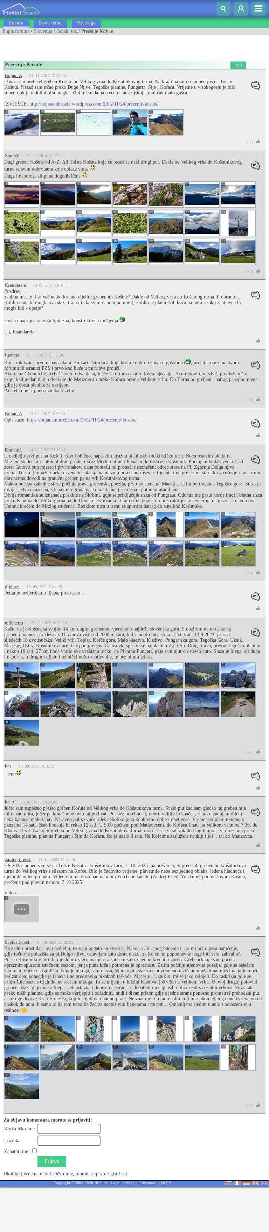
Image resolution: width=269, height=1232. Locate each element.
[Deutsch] (246, 1183)
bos (8, 766)
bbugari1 (13, 449)
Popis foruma (16, 31)
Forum (16, 23)
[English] (255, 1183)
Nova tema (50, 23)
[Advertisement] (82, 45)
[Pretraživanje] (223, 9)
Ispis (238, 65)
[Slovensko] (228, 1183)
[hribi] (20, 16)
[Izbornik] (258, 9)
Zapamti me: (16, 1151)
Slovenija (43, 31)
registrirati (116, 1173)
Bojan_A (13, 75)
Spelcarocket (17, 942)
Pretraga (86, 23)
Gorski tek (66, 31)
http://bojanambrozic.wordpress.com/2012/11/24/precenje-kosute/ (94, 104)
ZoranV (12, 155)
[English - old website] (264, 1183)
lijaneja (12, 355)
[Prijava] (241, 9)
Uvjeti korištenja (124, 1183)
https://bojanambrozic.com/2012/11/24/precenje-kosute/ (82, 420)
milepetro (14, 622)
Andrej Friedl (18, 859)
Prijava (52, 1161)
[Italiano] (237, 1183)
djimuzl (12, 586)
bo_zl (10, 802)
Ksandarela (15, 285)
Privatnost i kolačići (155, 1183)
